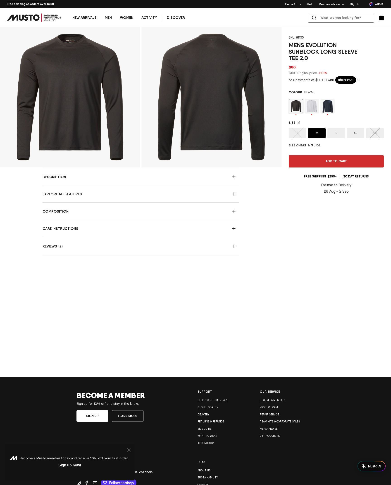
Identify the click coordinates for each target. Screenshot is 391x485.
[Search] (314, 17)
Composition (56, 211)
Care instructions (60, 228)
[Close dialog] (129, 450)
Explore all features (62, 194)
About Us (204, 470)
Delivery (203, 414)
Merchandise (269, 429)
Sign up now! (69, 465)
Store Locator (208, 407)
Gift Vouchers (270, 436)
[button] (108, 17)
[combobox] (342, 17)
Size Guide (205, 429)
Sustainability (208, 477)
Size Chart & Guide (304, 145)
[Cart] (381, 18)
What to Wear (207, 436)
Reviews (139, 247)
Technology (206, 443)
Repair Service (269, 414)
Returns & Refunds (211, 421)
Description (54, 177)
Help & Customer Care (213, 400)
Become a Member (272, 400)
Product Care (269, 407)
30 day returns (356, 176)
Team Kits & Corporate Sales (280, 421)
